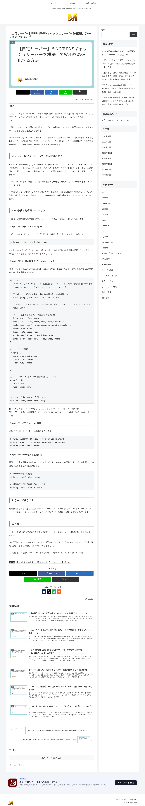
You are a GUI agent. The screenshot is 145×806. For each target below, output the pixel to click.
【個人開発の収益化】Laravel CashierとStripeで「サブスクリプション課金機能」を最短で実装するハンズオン (119, 100)
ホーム (117, 799)
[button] (80, 92)
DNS (35, 562)
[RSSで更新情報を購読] (59, 591)
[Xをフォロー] (49, 591)
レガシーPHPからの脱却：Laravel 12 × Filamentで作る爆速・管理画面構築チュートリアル (119, 63)
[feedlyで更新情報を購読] (54, 591)
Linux (13, 562)
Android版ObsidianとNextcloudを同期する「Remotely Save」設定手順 (119, 53)
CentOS (27, 562)
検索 (103, 30)
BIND (20, 562)
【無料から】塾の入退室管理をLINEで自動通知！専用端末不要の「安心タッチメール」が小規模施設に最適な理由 (119, 76)
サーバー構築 (44, 562)
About (124, 799)
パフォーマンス (55, 562)
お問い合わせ (132, 799)
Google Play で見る (127, 783)
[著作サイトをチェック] (44, 591)
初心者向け (67, 562)
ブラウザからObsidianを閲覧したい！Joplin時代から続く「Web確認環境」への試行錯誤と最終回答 (119, 88)
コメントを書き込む (51, 757)
